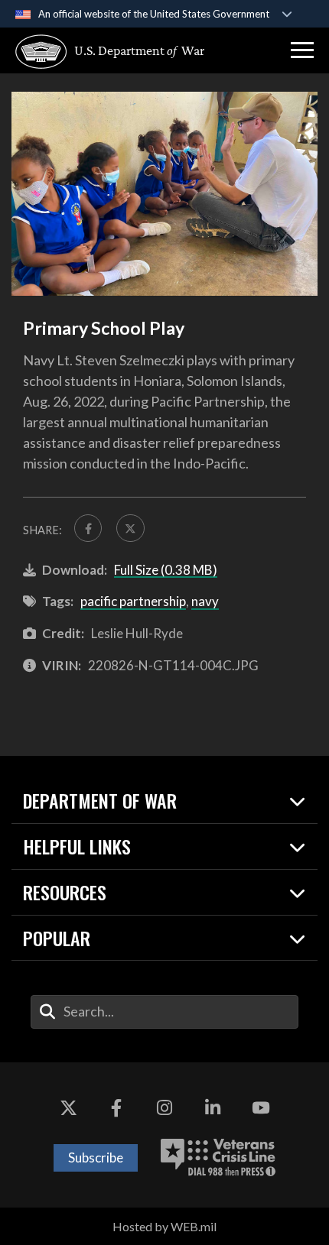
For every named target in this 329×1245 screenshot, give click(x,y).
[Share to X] (130, 528)
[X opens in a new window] (68, 1108)
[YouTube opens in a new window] (261, 1108)
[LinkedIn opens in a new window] (213, 1108)
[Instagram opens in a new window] (164, 1108)
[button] (302, 50)
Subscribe (95, 1157)
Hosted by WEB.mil (164, 1226)
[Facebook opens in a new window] (116, 1108)
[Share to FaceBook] (88, 528)
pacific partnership (133, 601)
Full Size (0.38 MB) (165, 570)
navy (205, 601)
